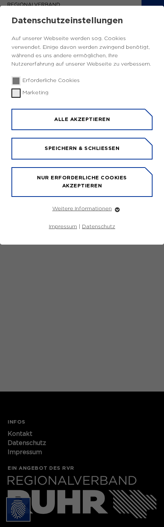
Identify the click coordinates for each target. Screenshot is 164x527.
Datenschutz (98, 226)
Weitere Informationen (82, 208)
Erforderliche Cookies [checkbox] (51, 80)
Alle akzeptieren (82, 119)
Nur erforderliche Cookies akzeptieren (82, 182)
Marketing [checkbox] (35, 92)
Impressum (63, 226)
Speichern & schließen (82, 148)
